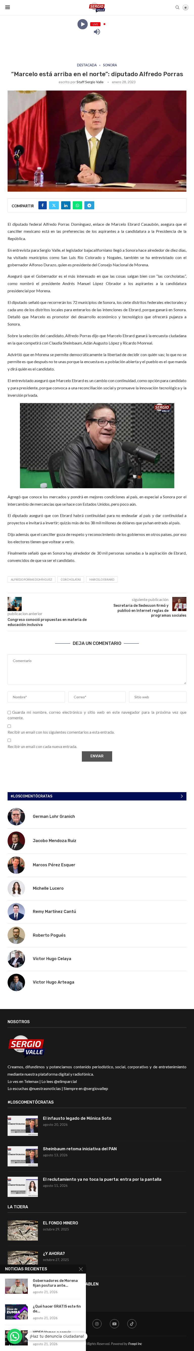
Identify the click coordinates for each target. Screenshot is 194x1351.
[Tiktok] (131, 1323)
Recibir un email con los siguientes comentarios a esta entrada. (61, 732)
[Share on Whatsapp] (77, 205)
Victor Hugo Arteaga (53, 982)
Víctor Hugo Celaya (52, 958)
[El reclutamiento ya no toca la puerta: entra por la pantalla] (23, 1187)
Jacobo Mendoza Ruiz (54, 840)
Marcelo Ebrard (101, 579)
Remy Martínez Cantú (54, 911)
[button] (14, 1336)
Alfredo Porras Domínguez (31, 579)
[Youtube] (114, 1323)
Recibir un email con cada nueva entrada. (42, 746)
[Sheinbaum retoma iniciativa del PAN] (23, 1156)
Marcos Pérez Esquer (54, 865)
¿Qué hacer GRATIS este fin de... (57, 1308)
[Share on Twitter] (54, 205)
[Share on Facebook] (42, 205)
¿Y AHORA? (54, 1253)
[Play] (82, 24)
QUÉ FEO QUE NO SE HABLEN (71, 1284)
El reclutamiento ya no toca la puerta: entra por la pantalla (102, 1179)
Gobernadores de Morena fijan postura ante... (55, 1283)
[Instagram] (97, 1323)
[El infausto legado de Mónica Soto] (23, 1126)
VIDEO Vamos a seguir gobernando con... (52, 1334)
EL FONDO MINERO (60, 1223)
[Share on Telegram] (89, 205)
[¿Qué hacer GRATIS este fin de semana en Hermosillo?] (16, 1311)
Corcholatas (71, 579)
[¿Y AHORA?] (23, 1261)
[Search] (177, 8)
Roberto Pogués (49, 935)
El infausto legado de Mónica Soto (77, 1118)
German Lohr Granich (54, 816)
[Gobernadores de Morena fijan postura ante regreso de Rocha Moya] (16, 1286)
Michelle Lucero (48, 888)
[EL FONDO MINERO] (23, 1230)
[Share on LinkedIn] (65, 205)
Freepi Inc (135, 1343)
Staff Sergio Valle (90, 82)
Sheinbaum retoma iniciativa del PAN (80, 1148)
